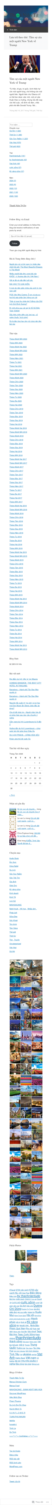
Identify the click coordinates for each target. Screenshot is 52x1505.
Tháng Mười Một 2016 (18, 509)
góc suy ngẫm (22, 1312)
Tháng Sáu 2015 (16, 575)
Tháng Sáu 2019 (16, 420)
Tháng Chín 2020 (16, 381)
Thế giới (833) (14, 146)
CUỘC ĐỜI (16, 1302)
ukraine (27, 1354)
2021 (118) (13, 192)
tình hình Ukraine (32, 1351)
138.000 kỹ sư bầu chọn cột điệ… (28, 834)
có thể (37, 1303)
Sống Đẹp (13, 916)
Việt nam (31, 1357)
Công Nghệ (13, 866)
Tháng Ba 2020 (15, 401)
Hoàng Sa (31, 1312)
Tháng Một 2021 (15, 370)
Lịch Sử (12, 901)
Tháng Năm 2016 (16, 532)
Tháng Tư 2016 (15, 536)
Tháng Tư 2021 (15, 362)
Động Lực (35, 1364)
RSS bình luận (15, 1462)
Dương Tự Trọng (27, 1309)
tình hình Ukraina (19, 1351)
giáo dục (13, 1312)
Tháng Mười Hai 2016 (18, 505)
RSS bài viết (14, 1458)
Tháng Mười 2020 (16, 377)
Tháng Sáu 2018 (16, 447)
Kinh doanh (13, 893)
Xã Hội (12, 951)
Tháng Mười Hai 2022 (18, 346)
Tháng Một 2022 (15, 354)
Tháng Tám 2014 (16, 614)
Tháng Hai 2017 (15, 498)
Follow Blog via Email (19, 219)
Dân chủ (30, 1306)
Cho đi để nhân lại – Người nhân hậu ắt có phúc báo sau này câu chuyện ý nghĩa (25, 715)
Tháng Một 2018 (15, 455)
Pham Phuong (15, 1401)
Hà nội (30, 1315)
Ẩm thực (12, 862)
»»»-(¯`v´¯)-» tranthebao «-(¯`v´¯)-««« (23, 1436)
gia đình (37, 1309)
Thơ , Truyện (14, 939)
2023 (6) (12, 184)
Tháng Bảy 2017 (16, 478)
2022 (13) (13, 188)
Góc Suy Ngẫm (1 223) (18, 138)
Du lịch (23, 1305)
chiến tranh (20, 1299)
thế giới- (15, 1345)
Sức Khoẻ (13, 920)
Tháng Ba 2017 (15, 494)
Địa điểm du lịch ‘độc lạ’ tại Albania (23, 679)
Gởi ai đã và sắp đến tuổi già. (21, 280)
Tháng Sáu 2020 (16, 389)
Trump (27, 1345)
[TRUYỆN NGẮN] (28, 1360)
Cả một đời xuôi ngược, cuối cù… (28, 819)
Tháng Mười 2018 (16, 436)
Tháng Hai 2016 (15, 544)
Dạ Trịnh (12, 1432)
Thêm (11, 1275)
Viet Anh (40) (14, 163)
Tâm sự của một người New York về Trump (24, 80)
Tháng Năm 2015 (16, 579)
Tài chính (13, 924)
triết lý (21, 1344)
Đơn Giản (28, 1364)
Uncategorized (15, 943)
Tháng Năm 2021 (16, 358)
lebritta (12, 1420)
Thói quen (25, 1342)
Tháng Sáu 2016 (16, 529)
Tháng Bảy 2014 (16, 618)
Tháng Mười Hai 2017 (18, 459)
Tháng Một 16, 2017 (17, 110)
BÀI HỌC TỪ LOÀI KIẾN (19, 284)
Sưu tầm (24, 1331)
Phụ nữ (29, 1328)
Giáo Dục (13, 885)
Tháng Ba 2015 (15, 587)
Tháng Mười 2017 (16, 467)
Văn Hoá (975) (15, 142)
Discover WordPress (17, 1393)
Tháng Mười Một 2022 (18, 350)
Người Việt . (25, 1325)
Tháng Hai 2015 (15, 591)
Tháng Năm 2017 (16, 486)
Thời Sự (39, 110)
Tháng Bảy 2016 (16, 525)
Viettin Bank (20, 1358)
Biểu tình (13, 1296)
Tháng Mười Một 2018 (18, 432)
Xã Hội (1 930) (15, 130)
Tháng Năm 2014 (16, 625)
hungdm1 (13, 1424)
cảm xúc (16, 1306)
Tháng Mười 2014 (16, 606)
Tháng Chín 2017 (16, 470)
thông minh (33, 1342)
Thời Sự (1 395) (15, 134)
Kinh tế (23, 1322)
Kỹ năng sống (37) (16, 171)
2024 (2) (12, 180)
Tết (21, 1355)
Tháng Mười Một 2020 (18, 373)
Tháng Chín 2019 (16, 408)
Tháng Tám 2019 (16, 412)
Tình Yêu (14, 1354)
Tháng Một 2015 (15, 594)
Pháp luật (13, 912)
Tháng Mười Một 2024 (18, 339)
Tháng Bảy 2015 (16, 571)
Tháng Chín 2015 (16, 563)
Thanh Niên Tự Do (17, 205)
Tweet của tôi (14, 1481)
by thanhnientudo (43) (18, 159)
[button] (17, 967)
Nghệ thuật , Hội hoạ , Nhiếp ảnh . (23, 908)
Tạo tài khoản (14, 1451)
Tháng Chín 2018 (16, 439)
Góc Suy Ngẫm (15, 873)
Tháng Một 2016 (15, 548)
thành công (15, 1341)
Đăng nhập (13, 1454)
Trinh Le (12, 1428)
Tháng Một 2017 (15, 501)
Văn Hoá (12, 947)
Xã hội (17, 1360)
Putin (35, 1328)
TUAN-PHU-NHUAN (17, 1416)
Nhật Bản (34, 1325)
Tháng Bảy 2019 (16, 416)
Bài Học (12, 1299)
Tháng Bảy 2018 (16, 443)
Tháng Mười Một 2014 (18, 602)
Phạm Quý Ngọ (17, 1328)
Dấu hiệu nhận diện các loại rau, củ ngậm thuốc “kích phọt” (23, 316)
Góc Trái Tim (14, 877)
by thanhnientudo (28, 1296)
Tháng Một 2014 (15, 641)
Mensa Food (14, 1385)
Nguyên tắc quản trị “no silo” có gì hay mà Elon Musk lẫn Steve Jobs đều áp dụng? (24, 705)
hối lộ (18, 1322)
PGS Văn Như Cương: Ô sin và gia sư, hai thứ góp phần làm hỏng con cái (25, 296)
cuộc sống (28, 1302)
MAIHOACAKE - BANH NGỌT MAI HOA (25, 1389)
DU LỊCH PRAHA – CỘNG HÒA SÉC (24, 735)
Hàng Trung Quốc (20, 1315)
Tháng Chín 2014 (16, 610)
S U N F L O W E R (17, 1412)
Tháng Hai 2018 (15, 451)
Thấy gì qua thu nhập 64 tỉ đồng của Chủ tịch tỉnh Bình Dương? (25, 302)
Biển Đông (35, 1292)
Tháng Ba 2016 (15, 540)
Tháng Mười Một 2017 (18, 463)
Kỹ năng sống (14, 889)
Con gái (33, 1299)
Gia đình (12, 881)
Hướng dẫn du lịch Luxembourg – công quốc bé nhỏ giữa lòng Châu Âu (24, 729)
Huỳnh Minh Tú (15, 1409)
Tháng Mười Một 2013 (18, 649)
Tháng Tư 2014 (15, 629)
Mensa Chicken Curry (18, 1381)
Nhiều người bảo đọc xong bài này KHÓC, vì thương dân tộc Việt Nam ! (24, 275)
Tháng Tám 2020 (16, 385)
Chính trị (28, 1299)
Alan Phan (25, 1293)
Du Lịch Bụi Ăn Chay (17, 1405)
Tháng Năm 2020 (16, 393)
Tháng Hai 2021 (15, 366)
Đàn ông (20, 1363)
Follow (14, 243)
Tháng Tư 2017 (15, 490)
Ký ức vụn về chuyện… (26, 809)
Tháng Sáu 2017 (16, 482)
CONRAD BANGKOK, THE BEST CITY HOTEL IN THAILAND (25, 684)
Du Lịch (12, 870)
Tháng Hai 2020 (15, 404)
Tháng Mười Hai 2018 (18, 428)
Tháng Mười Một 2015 (18, 556)
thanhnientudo (28, 1337)
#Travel (12, 1290)
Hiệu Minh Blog (15, 1397)
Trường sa (21, 1348)
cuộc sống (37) (15, 167)
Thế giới (32, 110)
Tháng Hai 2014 (15, 637)
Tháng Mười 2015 (16, 560)
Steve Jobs (17, 1332)
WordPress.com (15, 1466)
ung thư (34, 1354)
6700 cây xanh (22, 1289)
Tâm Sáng (13, 928)
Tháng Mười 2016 (16, 513)
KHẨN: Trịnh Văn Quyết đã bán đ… (28, 842)
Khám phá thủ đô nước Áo (20, 738)
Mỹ (18, 1325)
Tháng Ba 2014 (15, 633)
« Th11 (12, 795)
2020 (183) (13, 196)
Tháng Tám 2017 (16, 474)
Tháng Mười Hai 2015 (18, 552)
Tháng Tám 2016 (16, 521)
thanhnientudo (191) (17, 155)
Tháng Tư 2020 (15, 397)
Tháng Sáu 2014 (16, 622)
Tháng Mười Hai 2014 (18, 598)
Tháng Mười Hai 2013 (18, 645)
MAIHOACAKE (15, 904)
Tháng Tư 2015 (15, 583)
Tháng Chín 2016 (16, 517)
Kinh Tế (12, 897)
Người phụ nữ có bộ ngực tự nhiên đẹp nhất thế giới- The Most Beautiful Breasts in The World (25, 267)
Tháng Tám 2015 (16, 567)
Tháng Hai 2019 (15, 424)
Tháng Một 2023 (15, 342)
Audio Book (14, 858)
